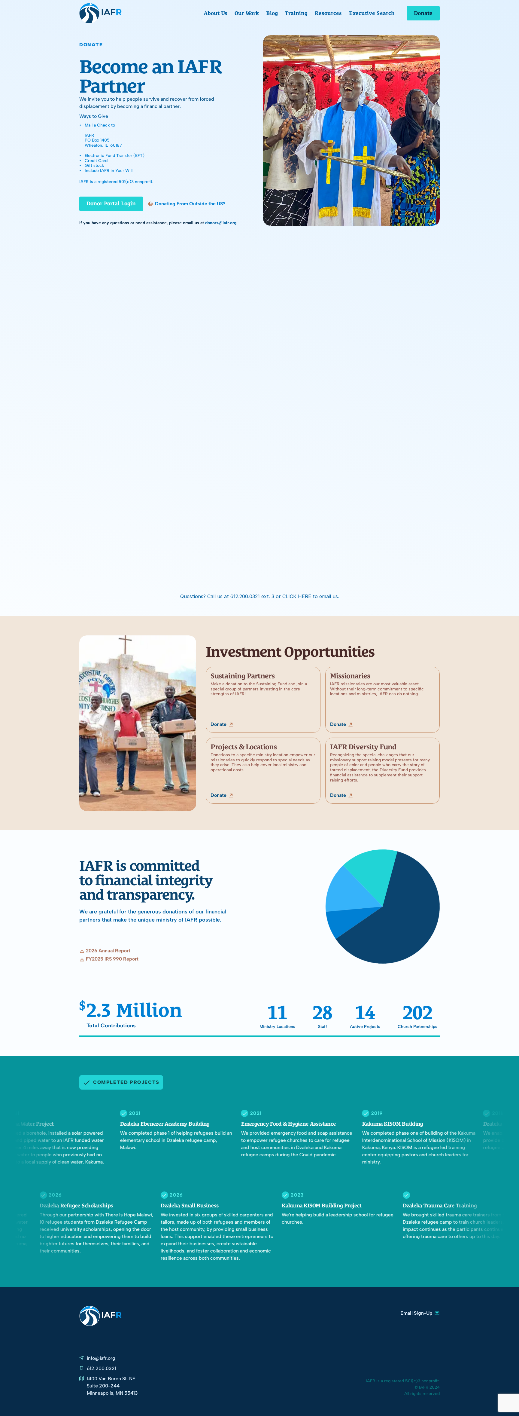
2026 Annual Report (108, 950)
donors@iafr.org (220, 222)
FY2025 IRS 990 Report (112, 959)
